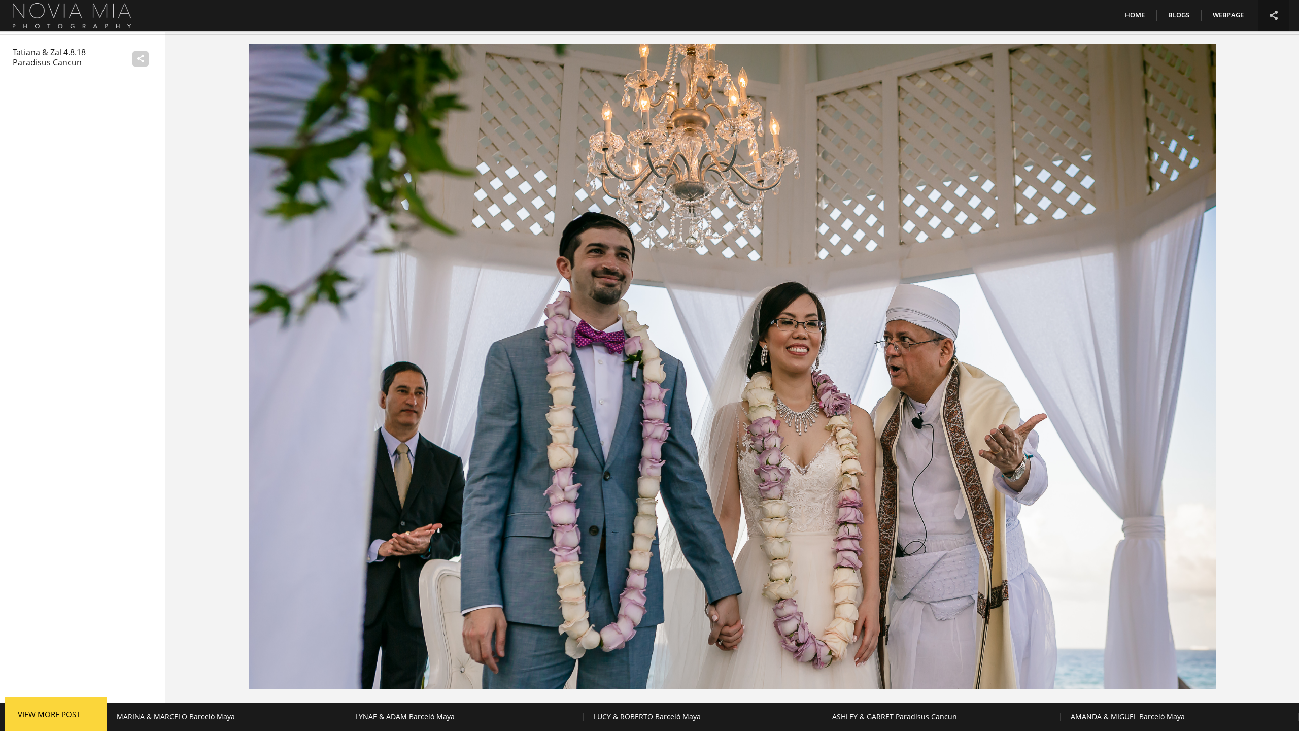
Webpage (1228, 14)
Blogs (1178, 14)
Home (1135, 14)
